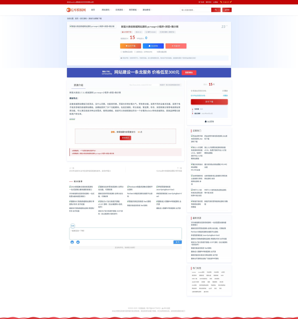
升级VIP (176, 46)
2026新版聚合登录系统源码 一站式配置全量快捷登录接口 (208, 224)
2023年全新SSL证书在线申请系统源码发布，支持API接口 (90, 171)
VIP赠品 (215, 2)
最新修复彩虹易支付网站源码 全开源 (204, 255)
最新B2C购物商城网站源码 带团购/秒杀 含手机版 (209, 239)
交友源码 (209, 272)
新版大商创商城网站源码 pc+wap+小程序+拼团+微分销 (97, 153)
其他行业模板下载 (95, 18)
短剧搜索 (216, 275)
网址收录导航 (202, 288)
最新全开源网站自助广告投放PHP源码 (205, 258)
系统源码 (217, 278)
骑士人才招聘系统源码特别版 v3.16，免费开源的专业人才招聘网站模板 (215, 150)
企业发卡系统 (195, 282)
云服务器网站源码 (196, 291)
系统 (211, 278)
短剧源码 (214, 282)
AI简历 (223, 272)
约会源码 (216, 272)
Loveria (194, 272)
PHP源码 (194, 285)
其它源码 (83, 18)
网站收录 (194, 288)
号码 (220, 288)
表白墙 (221, 282)
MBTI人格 (194, 278)
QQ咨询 (154, 46)
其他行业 (171, 32)
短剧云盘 (208, 275)
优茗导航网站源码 (203, 285)
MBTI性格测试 (203, 278)
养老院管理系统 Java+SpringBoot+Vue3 (205, 235)
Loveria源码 (201, 272)
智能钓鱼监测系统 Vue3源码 (137, 205)
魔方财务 (206, 291)
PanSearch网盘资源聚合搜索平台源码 (204, 232)
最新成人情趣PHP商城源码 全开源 (168, 208)
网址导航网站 (221, 285)
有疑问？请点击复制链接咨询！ (170, 85)
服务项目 (208, 2)
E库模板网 (75, 153)
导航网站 (213, 285)
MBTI (222, 275)
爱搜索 (203, 282)
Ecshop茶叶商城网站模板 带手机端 (169, 171)
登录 (72, 226)
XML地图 (166, 308)
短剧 (209, 282)
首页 (93, 10)
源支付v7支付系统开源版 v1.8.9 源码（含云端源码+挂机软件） (209, 244)
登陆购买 (125, 138)
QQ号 (210, 288)
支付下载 (131, 46)
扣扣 (215, 288)
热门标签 (201, 2)
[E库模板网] (76, 10)
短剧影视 (201, 275)
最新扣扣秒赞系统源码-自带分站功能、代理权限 (208, 228)
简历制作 (194, 275)
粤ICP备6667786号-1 (153, 308)
